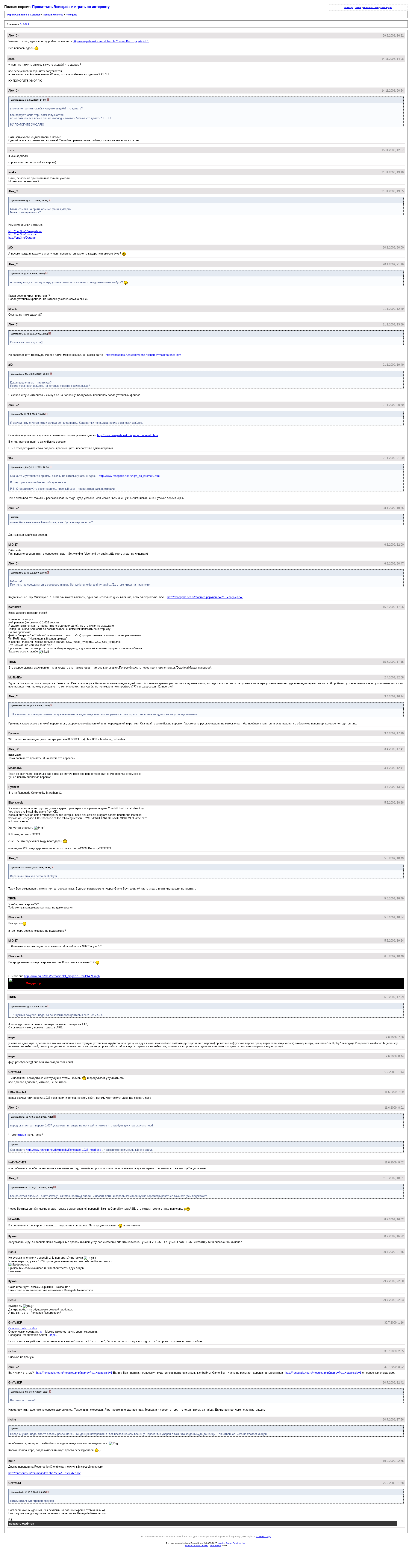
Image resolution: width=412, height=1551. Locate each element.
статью (22, 1134)
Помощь (348, 7)
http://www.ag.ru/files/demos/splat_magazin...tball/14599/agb (62, 976)
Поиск (358, 7)
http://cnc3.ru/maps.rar (22, 234)
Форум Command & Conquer (23, 14)
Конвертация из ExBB (196, 1545)
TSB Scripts (215, 1545)
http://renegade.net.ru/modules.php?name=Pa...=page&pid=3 (205, 597)
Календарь (386, 7)
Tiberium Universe (52, 14)
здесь (53, 1334)
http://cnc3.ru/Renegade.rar (25, 231)
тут (42, 1331)
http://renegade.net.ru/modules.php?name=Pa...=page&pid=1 (111, 41)
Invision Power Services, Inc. (232, 1543)
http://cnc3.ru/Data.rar (22, 237)
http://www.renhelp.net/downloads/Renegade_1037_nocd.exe (63, 1149)
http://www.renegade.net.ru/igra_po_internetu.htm (127, 435)
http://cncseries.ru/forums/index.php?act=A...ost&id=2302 (44, 1473)
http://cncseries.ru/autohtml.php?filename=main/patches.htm (143, 354)
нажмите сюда (263, 1536)
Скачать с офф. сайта (22, 1328)
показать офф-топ (21, 1523)
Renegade (71, 14)
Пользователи (371, 7)
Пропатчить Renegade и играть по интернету (71, 7)
